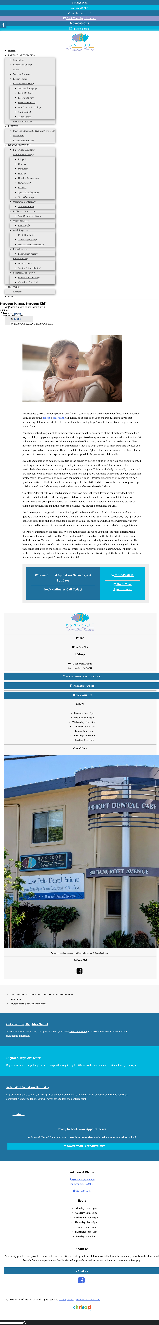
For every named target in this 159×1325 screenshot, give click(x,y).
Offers (16, 69)
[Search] (13, 1322)
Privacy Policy (66, 1299)
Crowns (22, 164)
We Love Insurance (22, 74)
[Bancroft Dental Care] (80, 40)
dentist (46, 417)
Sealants (22, 187)
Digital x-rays (13, 1065)
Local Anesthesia (26, 102)
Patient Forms (81, 28)
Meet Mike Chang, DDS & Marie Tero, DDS (33, 131)
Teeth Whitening (26, 206)
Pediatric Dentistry (23, 211)
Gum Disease (24, 263)
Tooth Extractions (27, 239)
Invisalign (23, 225)
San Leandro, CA (80, 13)
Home (11, 50)
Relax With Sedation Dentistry (27, 1087)
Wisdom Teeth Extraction (30, 244)
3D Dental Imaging (27, 88)
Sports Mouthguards (28, 192)
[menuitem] (30, 50)
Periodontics (20, 258)
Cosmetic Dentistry (23, 201)
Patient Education (23, 83)
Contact (13, 287)
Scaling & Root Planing (29, 268)
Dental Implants (26, 235)
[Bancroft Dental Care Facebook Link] (79, 973)
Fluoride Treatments (28, 178)
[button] (24, 1322)
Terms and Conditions (88, 1299)
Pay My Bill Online (22, 64)
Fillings (21, 173)
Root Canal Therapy (28, 253)
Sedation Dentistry (23, 272)
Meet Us (13, 126)
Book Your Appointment (81, 18)
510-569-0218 (80, 23)
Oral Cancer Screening (29, 107)
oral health (58, 417)
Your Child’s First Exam (29, 216)
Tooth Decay (24, 116)
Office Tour (18, 135)
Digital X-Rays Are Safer (23, 1058)
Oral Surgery (20, 230)
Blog (11, 296)
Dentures (22, 168)
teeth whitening (79, 1031)
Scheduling (18, 60)
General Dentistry (22, 154)
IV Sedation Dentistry (28, 277)
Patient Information (21, 55)
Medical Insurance (22, 121)
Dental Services (18, 145)
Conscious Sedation (28, 282)
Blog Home (16, 999)
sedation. (32, 1098)
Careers (17, 291)
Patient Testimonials (23, 140)
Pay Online (81, 7)
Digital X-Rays (25, 93)
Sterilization (24, 112)
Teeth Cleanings (26, 197)
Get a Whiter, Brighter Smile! (27, 1024)
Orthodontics (20, 220)
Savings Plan (79, 2)
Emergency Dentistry (23, 149)
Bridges (21, 159)
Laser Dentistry (25, 97)
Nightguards (24, 183)
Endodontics (20, 249)
